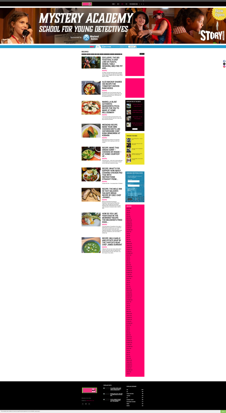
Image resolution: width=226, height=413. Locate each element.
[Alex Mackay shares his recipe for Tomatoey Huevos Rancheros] (91, 88)
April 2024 (128, 262)
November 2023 (129, 272)
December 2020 (129, 340)
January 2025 (129, 245)
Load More (135, 129)
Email (129, 184)
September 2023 (129, 276)
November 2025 (129, 225)
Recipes (104, 70)
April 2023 (128, 286)
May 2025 (128, 237)
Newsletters (131, 189)
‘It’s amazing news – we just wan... (137, 139)
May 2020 (128, 354)
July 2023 (128, 280)
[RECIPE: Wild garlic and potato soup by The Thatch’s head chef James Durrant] (91, 245)
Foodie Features (117, 54)
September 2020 (129, 346)
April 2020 (128, 356)
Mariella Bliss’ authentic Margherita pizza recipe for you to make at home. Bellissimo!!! (110, 107)
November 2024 (129, 249)
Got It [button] (223, 411)
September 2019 (129, 369)
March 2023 (129, 288)
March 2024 (129, 264)
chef (98, 54)
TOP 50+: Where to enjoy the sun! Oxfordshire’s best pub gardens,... (115, 400)
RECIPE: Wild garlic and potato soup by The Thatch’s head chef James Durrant (112, 241)
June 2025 (128, 235)
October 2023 (129, 274)
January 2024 (129, 268)
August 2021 (129, 325)
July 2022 (128, 303)
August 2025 (129, 231)
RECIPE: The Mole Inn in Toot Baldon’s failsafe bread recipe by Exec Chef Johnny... (112, 193)
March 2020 (129, 358)
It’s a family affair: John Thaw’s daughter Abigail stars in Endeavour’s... (115, 389)
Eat (122, 4)
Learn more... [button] (37, 411)
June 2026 (128, 212)
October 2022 (129, 297)
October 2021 (129, 321)
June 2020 (128, 352)
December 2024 (129, 247)
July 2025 (128, 233)
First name (130, 179)
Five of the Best (106, 54)
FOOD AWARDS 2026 (134, 4)
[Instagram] (141, 4)
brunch (92, 54)
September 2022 (129, 299)
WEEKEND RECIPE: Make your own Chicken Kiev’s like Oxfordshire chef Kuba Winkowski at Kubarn (111, 130)
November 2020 (129, 342)
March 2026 (129, 218)
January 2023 (129, 292)
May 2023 (128, 284)
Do (126, 4)
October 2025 (129, 227)
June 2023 (128, 282)
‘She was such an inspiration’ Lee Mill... (137, 149)
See (118, 4)
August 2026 (129, 208)
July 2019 (128, 373)
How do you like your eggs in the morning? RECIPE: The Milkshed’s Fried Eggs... (112, 217)
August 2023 (129, 278)
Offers (129, 190)
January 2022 (129, 315)
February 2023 (129, 290)
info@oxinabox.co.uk (90, 400)
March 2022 (129, 311)
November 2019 (129, 366)
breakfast (88, 54)
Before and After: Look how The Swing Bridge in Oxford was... (116, 394)
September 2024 (129, 253)
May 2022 (128, 307)
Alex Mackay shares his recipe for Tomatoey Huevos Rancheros (112, 85)
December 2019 (129, 364)
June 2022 (128, 305)
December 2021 (129, 317)
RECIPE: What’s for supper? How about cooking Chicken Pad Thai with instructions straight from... (112, 173)
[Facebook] (139, 4)
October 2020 (129, 344)
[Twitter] (143, 4)
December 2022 (129, 294)
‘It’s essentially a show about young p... (137, 159)
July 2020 (128, 350)
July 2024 (128, 257)
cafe (95, 54)
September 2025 (129, 229)
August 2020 (129, 348)
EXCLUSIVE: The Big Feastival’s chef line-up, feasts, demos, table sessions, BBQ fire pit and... (112, 62)
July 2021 (128, 327)
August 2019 (129, 371)
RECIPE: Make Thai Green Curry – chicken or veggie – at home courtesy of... (111, 151)
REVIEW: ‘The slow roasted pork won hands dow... (137, 154)
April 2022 (128, 309)
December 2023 (129, 270)
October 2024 (129, 251)
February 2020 (129, 360)
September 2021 (129, 323)
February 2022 (129, 313)
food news (112, 54)
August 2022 (129, 301)
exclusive (101, 54)
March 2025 (129, 241)
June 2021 (128, 329)
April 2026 (128, 216)
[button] (143, 0)
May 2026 (128, 214)
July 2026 (128, 210)
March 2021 (129, 334)
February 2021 (129, 336)
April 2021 (128, 332)
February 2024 (129, 266)
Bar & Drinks (84, 54)
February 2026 (129, 220)
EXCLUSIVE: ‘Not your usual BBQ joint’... (137, 144)
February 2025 (129, 243)
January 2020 (129, 362)
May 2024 (128, 260)
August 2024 (129, 255)
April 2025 (128, 239)
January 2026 (129, 222)
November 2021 (129, 319)
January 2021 (129, 338)
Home (113, 4)
